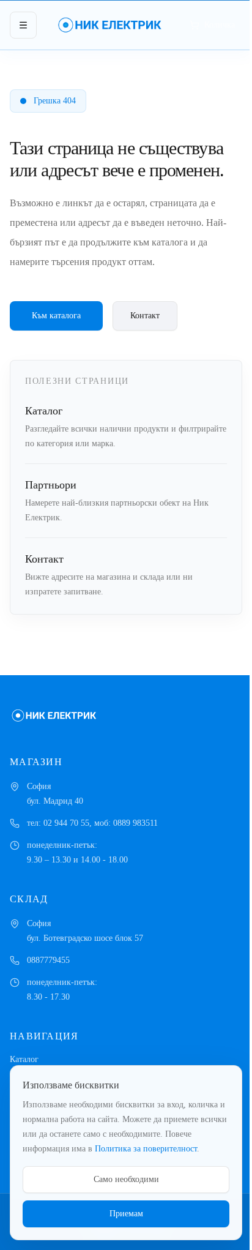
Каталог (24, 1059)
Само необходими (126, 1179)
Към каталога (56, 315)
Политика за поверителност (146, 1148)
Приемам (126, 1213)
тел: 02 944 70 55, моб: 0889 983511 (92, 823)
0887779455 (48, 960)
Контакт (145, 315)
